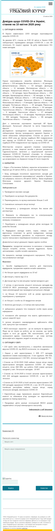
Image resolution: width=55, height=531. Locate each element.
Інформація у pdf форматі (40, 409)
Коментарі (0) (8, 431)
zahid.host (24, 528)
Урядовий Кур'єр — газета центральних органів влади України (27, 9)
